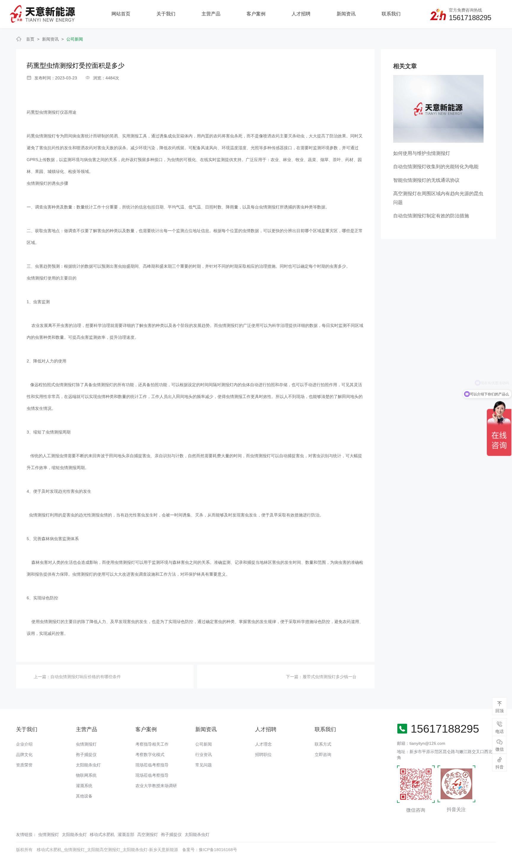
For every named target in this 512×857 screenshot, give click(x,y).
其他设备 (84, 796)
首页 (30, 39)
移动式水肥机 (102, 834)
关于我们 (165, 13)
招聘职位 (263, 754)
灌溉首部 (126, 834)
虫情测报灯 (86, 744)
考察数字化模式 (149, 754)
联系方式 (323, 744)
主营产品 (210, 13)
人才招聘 (301, 13)
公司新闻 (74, 39)
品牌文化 (24, 754)
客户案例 (256, 13)
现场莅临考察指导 (152, 765)
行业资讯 (203, 754)
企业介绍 (24, 744)
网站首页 (120, 13)
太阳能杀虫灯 (88, 765)
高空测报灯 (147, 834)
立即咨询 (323, 754)
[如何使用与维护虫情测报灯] (438, 108)
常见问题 (203, 765)
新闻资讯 (346, 13)
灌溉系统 (84, 785)
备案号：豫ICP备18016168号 (209, 849)
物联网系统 (86, 775)
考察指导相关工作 (152, 744)
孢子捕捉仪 (86, 754)
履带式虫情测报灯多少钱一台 (329, 676)
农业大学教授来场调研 (156, 785)
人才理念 (263, 744)
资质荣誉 (24, 765)
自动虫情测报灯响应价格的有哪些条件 (85, 676)
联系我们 (391, 13)
